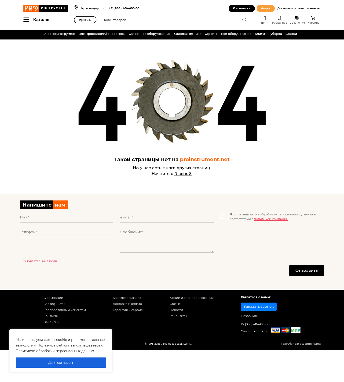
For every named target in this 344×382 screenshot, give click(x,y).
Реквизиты (178, 316)
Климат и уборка (268, 34)
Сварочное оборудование (150, 34)
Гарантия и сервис (128, 310)
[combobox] (94, 8)
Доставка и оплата (290, 8)
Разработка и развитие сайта (301, 343)
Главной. (183, 173)
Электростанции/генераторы (102, 34)
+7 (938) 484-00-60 (124, 8)
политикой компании (271, 219)
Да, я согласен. (60, 363)
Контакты (313, 8)
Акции (266, 8)
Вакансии (51, 322)
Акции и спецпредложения (192, 298)
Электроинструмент (59, 34)
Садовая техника (187, 34)
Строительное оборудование (228, 34)
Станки (291, 34)
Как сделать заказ (127, 298)
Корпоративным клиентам (65, 310)
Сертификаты (54, 304)
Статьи (175, 304)
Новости (176, 310)
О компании (241, 8)
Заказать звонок (259, 306)
